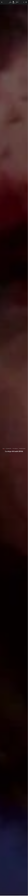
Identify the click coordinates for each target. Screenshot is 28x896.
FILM (4, 448)
